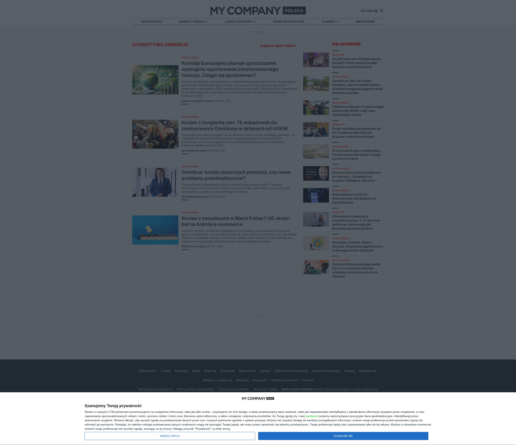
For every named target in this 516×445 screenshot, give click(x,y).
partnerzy (312, 416)
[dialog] (258, 418)
